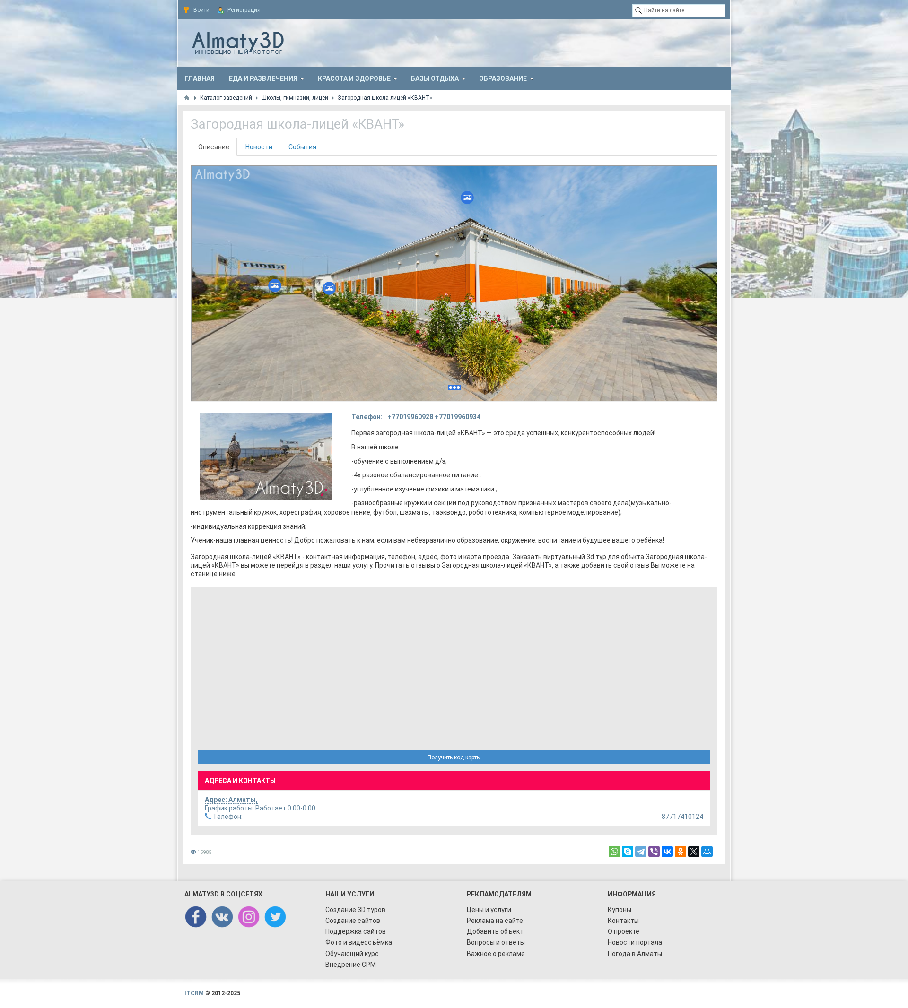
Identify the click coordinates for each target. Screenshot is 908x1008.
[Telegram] (640, 851)
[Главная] (187, 97)
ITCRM (194, 993)
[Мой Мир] (707, 851)
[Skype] (627, 851)
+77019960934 (457, 417)
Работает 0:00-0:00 (260, 808)
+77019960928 (410, 417)
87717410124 (457, 816)
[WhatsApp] (614, 851)
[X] (693, 851)
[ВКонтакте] (667, 851)
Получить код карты (454, 757)
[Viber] (654, 851)
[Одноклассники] (680, 851)
